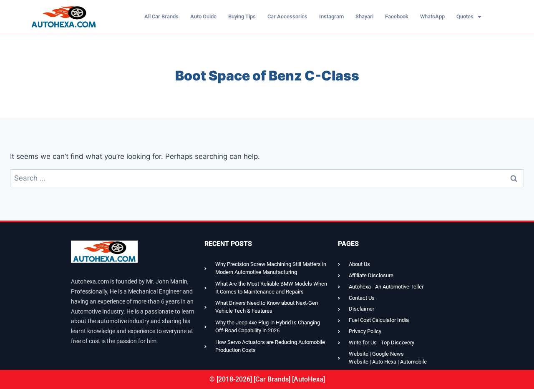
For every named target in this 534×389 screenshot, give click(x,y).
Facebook (396, 16)
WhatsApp (432, 16)
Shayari (364, 16)
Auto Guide (203, 16)
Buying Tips (242, 16)
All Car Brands (161, 16)
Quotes (465, 16)
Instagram (331, 16)
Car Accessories (287, 16)
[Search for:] (267, 178)
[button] (469, 16)
